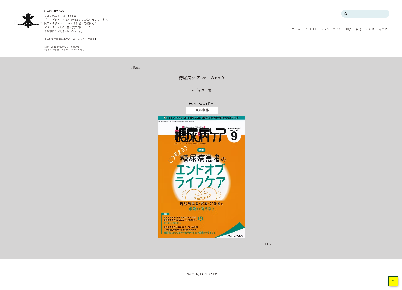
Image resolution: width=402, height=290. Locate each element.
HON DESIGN (54, 10)
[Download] (393, 281)
